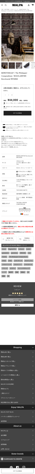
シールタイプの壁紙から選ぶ (10, 375)
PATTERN (7, 9)
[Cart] (33, 5)
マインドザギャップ (24, 268)
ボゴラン (12, 268)
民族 (17, 272)
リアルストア (5, 440)
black (4, 249)
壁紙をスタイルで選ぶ (8, 361)
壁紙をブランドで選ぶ (8, 366)
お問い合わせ (5, 449)
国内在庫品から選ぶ (7, 380)
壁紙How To (5, 389)
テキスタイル (28, 264)
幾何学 (11, 272)
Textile (4, 257)
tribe (10, 260)
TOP (2, 9)
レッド (4, 272)
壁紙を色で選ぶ (6, 352)
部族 (3, 276)
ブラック (4, 268)
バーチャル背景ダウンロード (10, 417)
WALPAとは (4, 431)
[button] (5, 5)
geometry (14, 253)
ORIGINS (22, 253)
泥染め (23, 272)
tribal (4, 260)
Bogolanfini (12, 249)
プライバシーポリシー (8, 398)
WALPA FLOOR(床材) (7, 384)
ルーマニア (26, 214)
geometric (5, 253)
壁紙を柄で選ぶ (6, 357)
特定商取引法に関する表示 (9, 402)
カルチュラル (29, 260)
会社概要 (4, 435)
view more (27, 1)
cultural (21, 249)
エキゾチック (18, 260)
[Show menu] (2, 5)
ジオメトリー (18, 264)
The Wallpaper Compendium (18, 257)
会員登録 (4, 421)
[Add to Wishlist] (17, 118)
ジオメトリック (14, 9)
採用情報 (4, 444)
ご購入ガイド (5, 393)
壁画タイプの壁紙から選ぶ (9, 370)
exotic (28, 249)
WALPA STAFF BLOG (7, 412)
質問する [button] (17, 305)
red (29, 253)
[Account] (28, 5)
